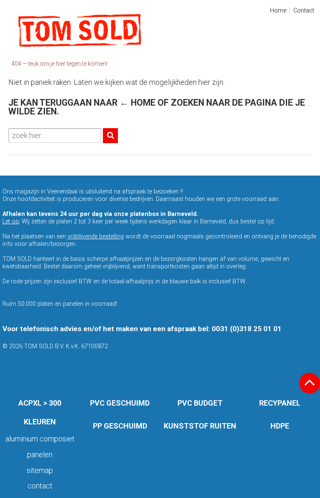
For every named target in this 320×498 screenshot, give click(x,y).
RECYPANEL (279, 403)
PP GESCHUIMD (120, 425)
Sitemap (40, 470)
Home (278, 10)
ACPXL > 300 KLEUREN (39, 412)
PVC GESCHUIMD (120, 403)
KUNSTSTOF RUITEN (200, 425)
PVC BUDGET (200, 403)
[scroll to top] (309, 383)
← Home (137, 102)
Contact (303, 10)
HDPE (279, 425)
